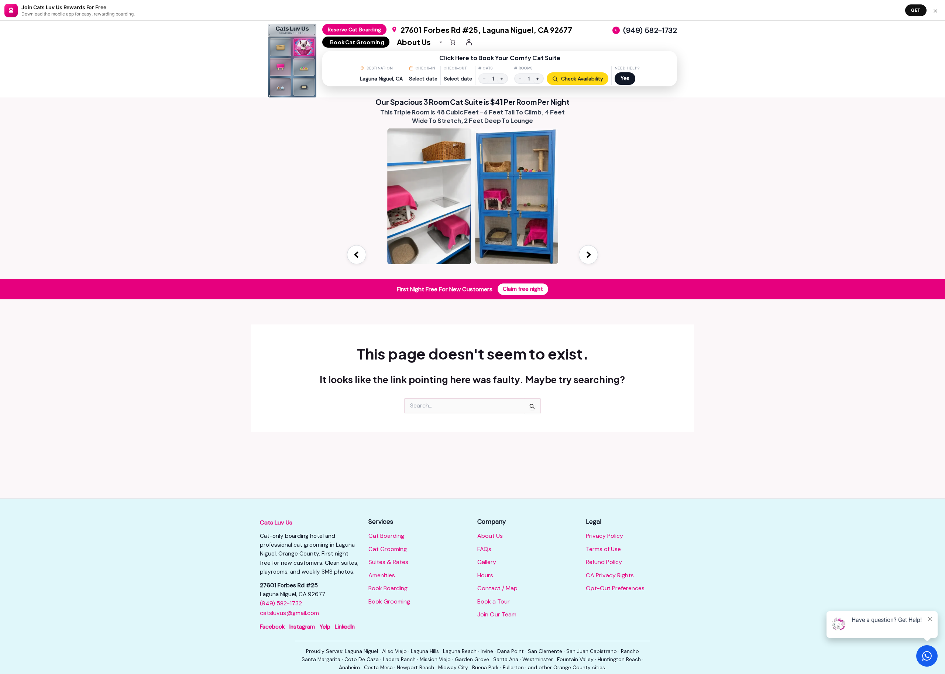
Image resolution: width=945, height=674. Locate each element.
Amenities (381, 575)
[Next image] (588, 254)
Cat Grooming (387, 549)
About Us (490, 536)
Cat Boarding (386, 536)
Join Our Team (496, 614)
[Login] (469, 42)
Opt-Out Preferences (615, 588)
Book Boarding (388, 588)
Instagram (302, 626)
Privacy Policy (604, 536)
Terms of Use (603, 549)
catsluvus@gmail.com (289, 613)
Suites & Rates (388, 562)
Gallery (486, 562)
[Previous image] (356, 254)
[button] (499, 68)
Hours (485, 575)
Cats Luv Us (276, 522)
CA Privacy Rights (610, 575)
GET (916, 10)
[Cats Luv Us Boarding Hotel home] (295, 60)
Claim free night (523, 289)
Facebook (272, 626)
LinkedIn (345, 626)
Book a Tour (493, 601)
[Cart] (452, 42)
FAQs (484, 549)
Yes (625, 78)
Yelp (325, 626)
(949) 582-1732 (281, 603)
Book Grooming (389, 601)
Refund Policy (604, 562)
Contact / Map (497, 588)
